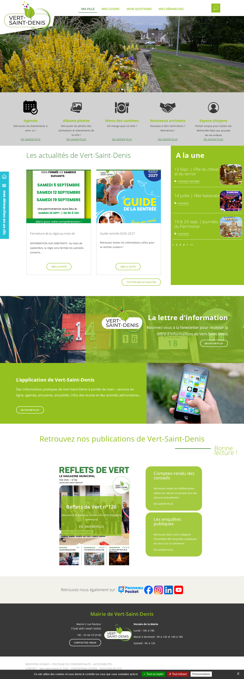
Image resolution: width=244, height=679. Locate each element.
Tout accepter (154, 674)
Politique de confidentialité (71, 664)
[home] (4, 175)
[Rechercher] (215, 8)
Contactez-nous (85, 642)
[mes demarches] (4, 209)
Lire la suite (59, 266)
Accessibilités (103, 664)
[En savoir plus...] (238, 183)
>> (191, 244)
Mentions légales (38, 664)
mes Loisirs (110, 9)
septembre (195, 181)
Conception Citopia (84, 668)
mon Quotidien (139, 9)
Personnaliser (201, 674)
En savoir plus (30, 119)
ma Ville (87, 9)
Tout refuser (179, 674)
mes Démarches (171, 9)
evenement (183, 181)
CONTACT (31, 668)
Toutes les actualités (141, 282)
